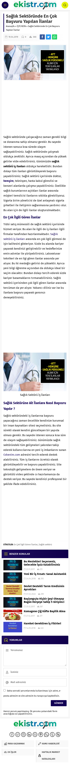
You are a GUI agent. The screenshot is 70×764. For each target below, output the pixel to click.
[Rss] (58, 734)
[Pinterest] (40, 734)
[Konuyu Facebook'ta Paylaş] (42, 36)
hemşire (8, 180)
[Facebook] (12, 734)
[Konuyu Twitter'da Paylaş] (48, 36)
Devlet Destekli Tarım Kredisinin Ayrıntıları (44, 588)
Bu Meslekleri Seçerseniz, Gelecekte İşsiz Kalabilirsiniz (42, 563)
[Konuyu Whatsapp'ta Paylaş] (54, 36)
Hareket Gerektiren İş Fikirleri (42, 623)
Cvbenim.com (11, 454)
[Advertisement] (35, 107)
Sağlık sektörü (45, 544)
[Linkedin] (29, 734)
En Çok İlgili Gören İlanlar (26, 544)
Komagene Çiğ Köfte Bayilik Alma (44, 611)
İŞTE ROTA (21, 26)
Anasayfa (10, 26)
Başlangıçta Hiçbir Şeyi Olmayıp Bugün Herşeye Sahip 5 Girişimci (44, 600)
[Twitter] (17, 734)
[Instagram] (23, 734)
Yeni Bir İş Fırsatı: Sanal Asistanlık (45, 574)
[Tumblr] (52, 734)
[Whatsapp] (46, 734)
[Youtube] (35, 734)
